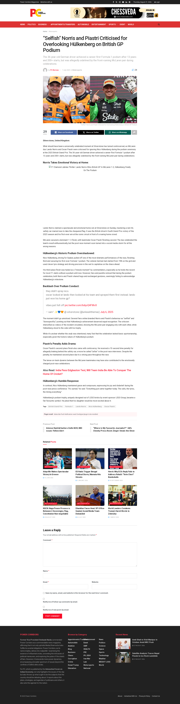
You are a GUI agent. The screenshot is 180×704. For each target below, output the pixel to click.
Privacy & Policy (144, 696)
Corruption (72, 659)
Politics (32, 24)
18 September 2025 (116, 480)
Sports (112, 24)
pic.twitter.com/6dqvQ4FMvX (81, 305)
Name (46, 571)
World (131, 24)
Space (101, 649)
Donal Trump (73, 665)
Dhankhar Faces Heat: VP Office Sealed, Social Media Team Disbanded (90, 511)
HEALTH (87, 649)
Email (46, 582)
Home (45, 31)
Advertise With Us (130, 696)
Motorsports (53, 31)
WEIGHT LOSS (104, 662)
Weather (102, 659)
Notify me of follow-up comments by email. (60, 602)
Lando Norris (81, 406)
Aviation (71, 646)
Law (85, 662)
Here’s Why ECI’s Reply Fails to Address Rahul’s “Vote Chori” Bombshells (121, 474)
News (22, 24)
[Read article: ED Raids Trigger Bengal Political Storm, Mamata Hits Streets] (90, 458)
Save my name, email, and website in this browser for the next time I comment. (76, 593)
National (87, 668)
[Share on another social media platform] (134, 132)
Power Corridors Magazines (29, 2)
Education (72, 668)
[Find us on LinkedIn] (126, 2)
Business (42, 24)
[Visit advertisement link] (115, 12)
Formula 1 (69, 406)
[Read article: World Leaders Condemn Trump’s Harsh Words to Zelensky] (122, 495)
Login (158, 2)
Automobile (83, 24)
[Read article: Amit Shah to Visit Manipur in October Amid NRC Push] (123, 643)
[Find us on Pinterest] (129, 2)
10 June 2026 (48, 478)
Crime (70, 662)
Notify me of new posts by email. (56, 610)
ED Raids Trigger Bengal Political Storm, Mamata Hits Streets (88, 474)
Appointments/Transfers (63, 24)
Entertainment (99, 24)
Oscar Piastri (109, 406)
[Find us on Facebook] (113, 2)
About (120, 696)
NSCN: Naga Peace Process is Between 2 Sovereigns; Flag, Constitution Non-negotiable (56, 511)
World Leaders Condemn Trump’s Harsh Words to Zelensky (119, 511)
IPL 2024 (87, 655)
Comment (48, 540)
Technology (104, 655)
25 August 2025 (49, 517)
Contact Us (156, 696)
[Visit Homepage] (38, 12)
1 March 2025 (114, 517)
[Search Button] (159, 24)
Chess (70, 655)
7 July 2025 (66, 70)
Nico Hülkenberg (95, 406)
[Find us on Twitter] (116, 2)
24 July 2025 (81, 517)
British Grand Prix (55, 406)
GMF (85, 646)
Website (95, 582)
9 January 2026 (82, 480)
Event (122, 24)
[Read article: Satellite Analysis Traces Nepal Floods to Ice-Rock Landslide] (123, 657)
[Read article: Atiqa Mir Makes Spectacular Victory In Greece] (57, 458)
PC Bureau (54, 70)
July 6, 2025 (106, 312)
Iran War (87, 659)
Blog (70, 649)
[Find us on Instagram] (119, 2)
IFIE (85, 652)
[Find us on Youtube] (123, 2)
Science (102, 646)
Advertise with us (46, 2)
